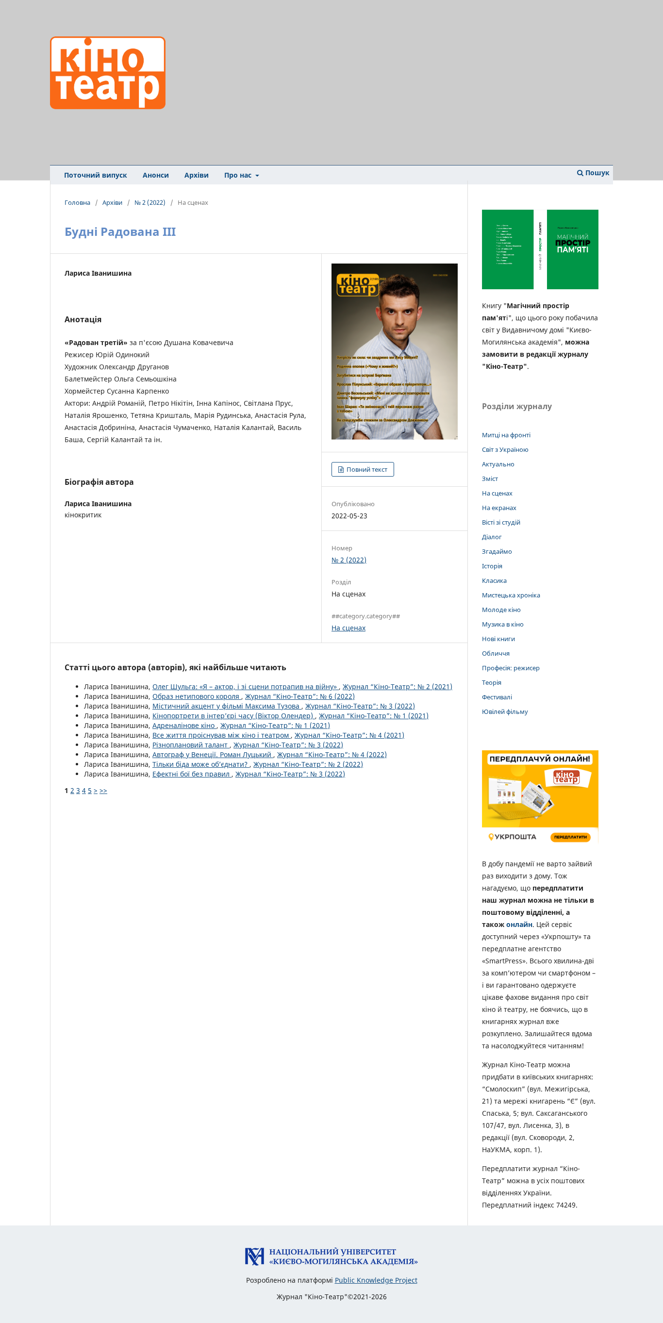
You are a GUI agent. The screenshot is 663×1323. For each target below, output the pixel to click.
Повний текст (366, 469)
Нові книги (498, 638)
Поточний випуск (95, 175)
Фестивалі (497, 697)
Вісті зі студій (501, 522)
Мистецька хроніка (511, 595)
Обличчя (496, 653)
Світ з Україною (505, 449)
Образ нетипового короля (196, 696)
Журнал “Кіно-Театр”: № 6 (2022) (300, 696)
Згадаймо (497, 551)
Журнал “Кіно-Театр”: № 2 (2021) (397, 686)
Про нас (238, 175)
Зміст (490, 478)
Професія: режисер (511, 667)
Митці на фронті (506, 434)
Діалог (492, 536)
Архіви (196, 175)
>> (103, 790)
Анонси (156, 175)
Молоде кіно (501, 609)
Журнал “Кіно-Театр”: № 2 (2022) (308, 764)
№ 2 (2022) (150, 202)
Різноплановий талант (191, 744)
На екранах (499, 507)
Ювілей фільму (505, 711)
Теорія (491, 682)
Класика (494, 580)
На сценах (348, 627)
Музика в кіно (503, 624)
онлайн (519, 924)
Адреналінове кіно (184, 725)
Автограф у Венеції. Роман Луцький (212, 754)
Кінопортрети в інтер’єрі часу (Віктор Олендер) (233, 715)
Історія (492, 566)
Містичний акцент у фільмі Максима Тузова (226, 706)
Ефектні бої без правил (192, 773)
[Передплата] (540, 844)
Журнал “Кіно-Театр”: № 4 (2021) (349, 735)
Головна (77, 202)
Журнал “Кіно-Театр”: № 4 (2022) (332, 754)
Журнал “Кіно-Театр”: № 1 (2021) (374, 715)
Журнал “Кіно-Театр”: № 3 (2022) (360, 706)
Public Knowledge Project (376, 1280)
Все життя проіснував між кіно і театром (221, 735)
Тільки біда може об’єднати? (200, 764)
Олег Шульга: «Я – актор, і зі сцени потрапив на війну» (245, 686)
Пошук (596, 172)
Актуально (498, 464)
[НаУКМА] (331, 1263)
